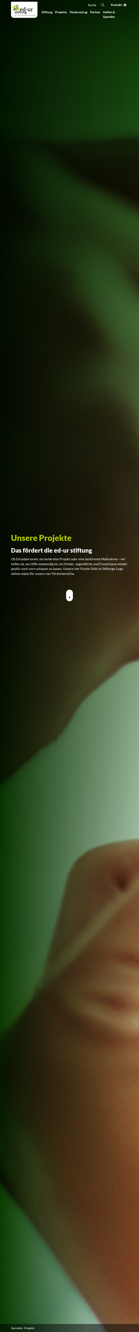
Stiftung (47, 12)
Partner (95, 12)
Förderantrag (78, 12)
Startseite (16, 1328)
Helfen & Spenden (109, 14)
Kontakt (117, 5)
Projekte (61, 12)
